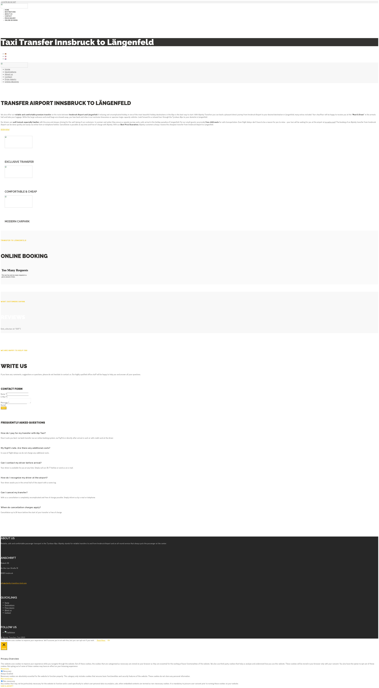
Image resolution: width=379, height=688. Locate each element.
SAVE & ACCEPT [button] (7, 686)
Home (7, 603)
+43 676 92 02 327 (8, 2)
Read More (101, 640)
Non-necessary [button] (7, 678)
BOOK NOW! (5, 129)
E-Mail (4, 397)
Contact (8, 613)
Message (5, 402)
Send (4, 408)
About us (8, 610)
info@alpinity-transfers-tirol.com (14, 583)
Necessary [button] (5, 668)
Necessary (7, 671)
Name (4, 394)
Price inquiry (9, 608)
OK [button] (109, 640)
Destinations (10, 605)
